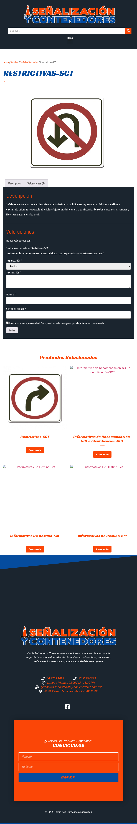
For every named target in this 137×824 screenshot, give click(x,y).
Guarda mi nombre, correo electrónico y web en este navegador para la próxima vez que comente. (57, 323)
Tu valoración (13, 272)
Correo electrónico (16, 308)
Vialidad (14, 62)
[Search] (128, 31)
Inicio (6, 62)
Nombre (11, 294)
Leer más (35, 450)
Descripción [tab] (14, 183)
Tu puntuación (14, 260)
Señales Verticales (29, 62)
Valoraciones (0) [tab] (36, 183)
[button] (70, 41)
